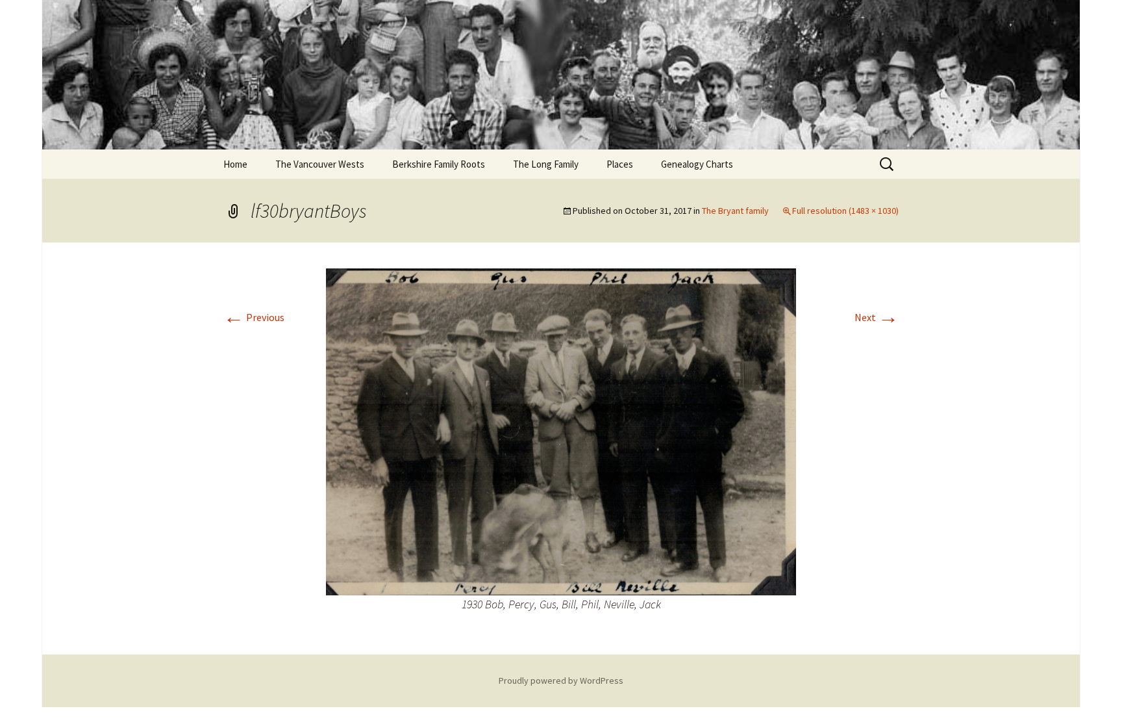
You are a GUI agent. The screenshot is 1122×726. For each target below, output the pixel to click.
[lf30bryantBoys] (561, 430)
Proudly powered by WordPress (561, 680)
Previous (253, 317)
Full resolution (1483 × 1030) (845, 210)
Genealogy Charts (697, 164)
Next (876, 317)
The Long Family (546, 164)
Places (619, 164)
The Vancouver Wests (319, 164)
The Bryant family (735, 210)
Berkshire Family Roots (438, 164)
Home (235, 164)
